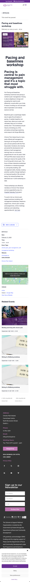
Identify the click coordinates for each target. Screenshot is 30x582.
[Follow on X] (13, 468)
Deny (15, 570)
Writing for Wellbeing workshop (11, 357)
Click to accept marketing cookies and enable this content (15, 274)
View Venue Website (7, 295)
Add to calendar (10, 225)
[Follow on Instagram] (20, 468)
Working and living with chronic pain (12, 327)
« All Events (5, 13)
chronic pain (5, 247)
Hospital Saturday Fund (11, 192)
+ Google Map (9, 293)
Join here (17, 210)
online (3, 290)
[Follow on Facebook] (6, 468)
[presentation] (14, 315)
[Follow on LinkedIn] (6, 475)
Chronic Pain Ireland (7, 261)
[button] (27, 550)
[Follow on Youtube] (13, 475)
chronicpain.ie (5, 255)
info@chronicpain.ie (9, 437)
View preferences (15, 575)
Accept (15, 566)
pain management (13, 247)
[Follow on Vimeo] (20, 475)
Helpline (10, 449)
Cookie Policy (14, 579)
